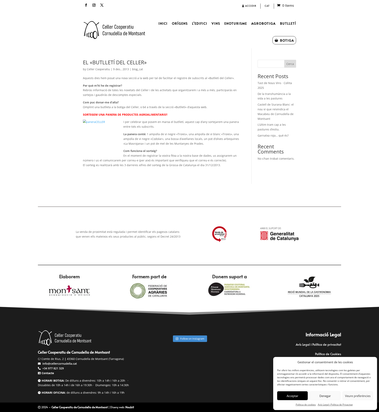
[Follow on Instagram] (94, 5)
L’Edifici (199, 23)
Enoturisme (235, 23)
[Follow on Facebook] (86, 5)
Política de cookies (306, 404)
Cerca (290, 64)
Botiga (287, 40)
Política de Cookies (328, 354)
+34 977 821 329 (53, 368)
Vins (216, 23)
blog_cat (137, 69)
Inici (163, 23)
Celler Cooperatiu (98, 69)
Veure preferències (358, 396)
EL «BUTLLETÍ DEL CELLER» (115, 62)
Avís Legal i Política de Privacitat (335, 404)
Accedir (250, 5)
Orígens (180, 23)
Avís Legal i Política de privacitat (318, 344)
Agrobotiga (263, 23)
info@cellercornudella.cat (59, 363)
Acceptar (292, 396)
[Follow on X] (102, 5)
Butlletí (288, 23)
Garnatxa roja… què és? (273, 135)
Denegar (325, 396)
